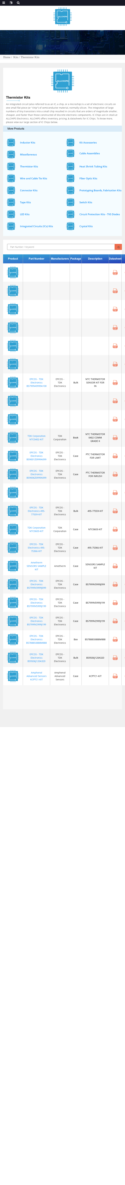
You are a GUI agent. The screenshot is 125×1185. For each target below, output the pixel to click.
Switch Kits (85, 202)
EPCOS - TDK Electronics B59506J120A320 (36, 658)
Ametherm (60, 566)
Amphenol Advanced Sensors (60, 676)
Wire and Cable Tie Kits (33, 178)
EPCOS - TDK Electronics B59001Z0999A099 (36, 456)
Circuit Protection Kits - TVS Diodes (99, 214)
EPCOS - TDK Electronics (60, 383)
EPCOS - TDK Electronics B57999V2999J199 (36, 621)
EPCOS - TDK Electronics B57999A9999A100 (37, 383)
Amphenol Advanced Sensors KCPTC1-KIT (37, 676)
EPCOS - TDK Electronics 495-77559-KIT (36, 511)
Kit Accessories (88, 142)
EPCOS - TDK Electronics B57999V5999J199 (36, 603)
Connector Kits (28, 190)
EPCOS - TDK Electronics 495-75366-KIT (36, 548)
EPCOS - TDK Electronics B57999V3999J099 (36, 584)
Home (6, 57)
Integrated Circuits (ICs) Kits (36, 226)
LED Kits (24, 214)
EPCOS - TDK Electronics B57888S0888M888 (36, 639)
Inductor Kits (27, 142)
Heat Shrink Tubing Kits (93, 166)
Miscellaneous (28, 154)
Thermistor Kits (30, 57)
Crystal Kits (86, 226)
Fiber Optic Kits (88, 178)
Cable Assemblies (89, 153)
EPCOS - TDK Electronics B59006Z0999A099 (36, 474)
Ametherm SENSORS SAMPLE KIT (36, 566)
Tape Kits (25, 202)
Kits (15, 57)
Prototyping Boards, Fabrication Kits (100, 190)
